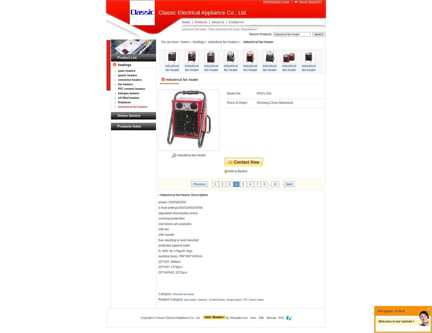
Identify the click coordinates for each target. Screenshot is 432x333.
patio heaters (126, 70)
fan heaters (125, 84)
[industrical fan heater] (189, 120)
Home (186, 22)
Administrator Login (276, 2)
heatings (124, 65)
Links (253, 317)
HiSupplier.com (239, 317)
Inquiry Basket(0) (310, 2)
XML (261, 317)
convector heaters (130, 79)
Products (201, 22)
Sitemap (271, 317)
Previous (200, 184)
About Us (218, 22)
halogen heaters (128, 93)
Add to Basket (237, 171)
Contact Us (236, 22)
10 (275, 184)
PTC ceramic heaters (131, 88)
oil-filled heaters (128, 97)
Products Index (129, 126)
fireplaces (124, 102)
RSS (281, 317)
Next (289, 184)
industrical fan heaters (133, 106)
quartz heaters (127, 75)
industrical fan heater (191, 155)
